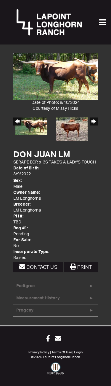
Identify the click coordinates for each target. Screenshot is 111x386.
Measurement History (38, 298)
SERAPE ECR (25, 162)
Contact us (41, 267)
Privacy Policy (38, 352)
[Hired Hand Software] (55, 371)
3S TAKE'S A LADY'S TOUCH (69, 162)
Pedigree (25, 286)
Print (84, 267)
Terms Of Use (62, 352)
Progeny (24, 310)
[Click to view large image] (55, 76)
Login (78, 352)
